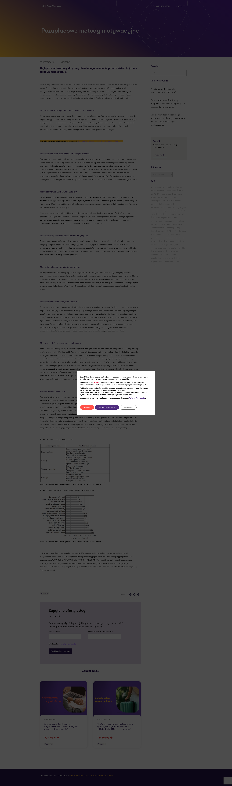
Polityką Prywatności (137, 398)
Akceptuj (87, 407)
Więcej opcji (128, 407)
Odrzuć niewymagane (107, 407)
